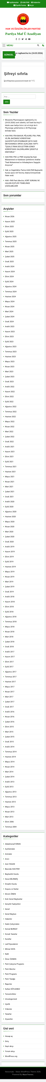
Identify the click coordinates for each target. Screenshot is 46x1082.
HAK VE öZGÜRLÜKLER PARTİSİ (23, 29)
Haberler (36, 2)
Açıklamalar (14, 2)
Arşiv (31, 5)
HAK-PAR (25, 2)
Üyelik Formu (20, 5)
